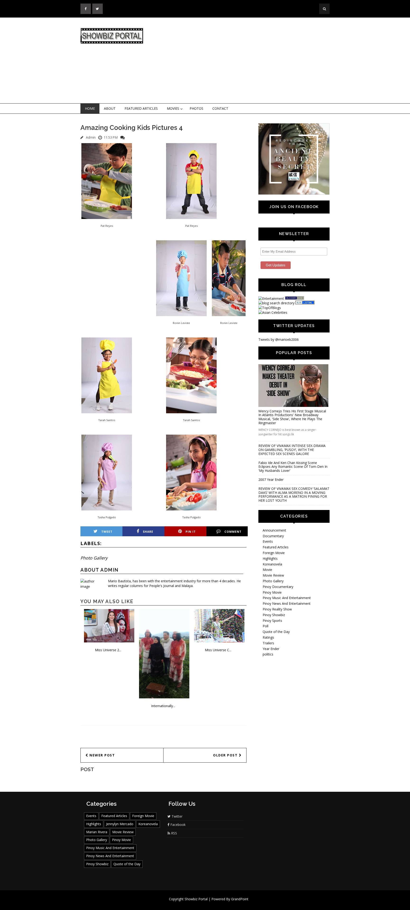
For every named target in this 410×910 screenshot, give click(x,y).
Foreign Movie (274, 553)
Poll (265, 626)
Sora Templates (219, 903)
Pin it (191, 532)
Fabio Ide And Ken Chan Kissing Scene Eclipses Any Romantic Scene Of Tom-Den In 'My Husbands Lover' (292, 466)
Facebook (177, 824)
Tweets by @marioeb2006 (278, 339)
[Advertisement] (244, 60)
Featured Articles (141, 108)
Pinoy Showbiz (274, 615)
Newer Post (101, 755)
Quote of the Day (276, 631)
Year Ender (271, 648)
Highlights (270, 558)
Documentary (273, 536)
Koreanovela (272, 564)
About (110, 108)
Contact (220, 108)
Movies (173, 108)
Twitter (176, 816)
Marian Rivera (96, 832)
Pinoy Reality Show (277, 609)
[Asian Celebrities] (272, 312)
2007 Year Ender (271, 479)
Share (148, 532)
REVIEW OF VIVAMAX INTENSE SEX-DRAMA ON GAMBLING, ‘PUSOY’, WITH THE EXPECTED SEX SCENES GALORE (292, 449)
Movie (267, 569)
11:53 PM (111, 137)
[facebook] (85, 9)
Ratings (268, 637)
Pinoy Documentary (278, 586)
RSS (173, 833)
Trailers (268, 643)
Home (90, 108)
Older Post (226, 755)
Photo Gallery (93, 558)
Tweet (106, 532)
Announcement (274, 530)
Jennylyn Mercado (119, 824)
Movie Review (273, 575)
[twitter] (97, 9)
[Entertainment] (271, 298)
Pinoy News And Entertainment (287, 603)
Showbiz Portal (196, 899)
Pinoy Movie (272, 592)
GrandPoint (239, 899)
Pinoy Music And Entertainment (287, 598)
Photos (196, 108)
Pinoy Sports (272, 620)
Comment (233, 532)
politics (268, 654)
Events (268, 541)
